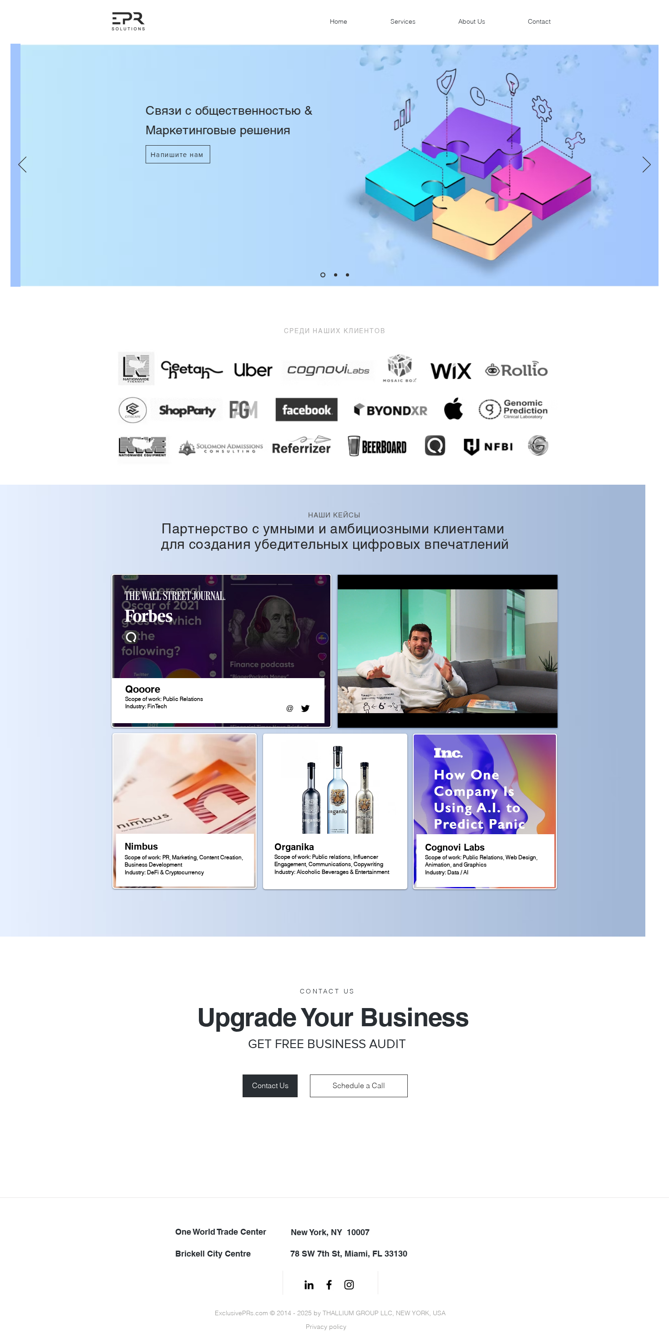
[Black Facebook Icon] (329, 1284)
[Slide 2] (334, 275)
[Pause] (349, 715)
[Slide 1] (322, 275)
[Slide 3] (347, 275)
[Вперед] (647, 165)
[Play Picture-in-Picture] (530, 715)
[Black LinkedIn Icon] (309, 1284)
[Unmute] (365, 715)
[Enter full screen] (545, 715)
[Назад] (22, 165)
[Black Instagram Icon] (349, 1284)
